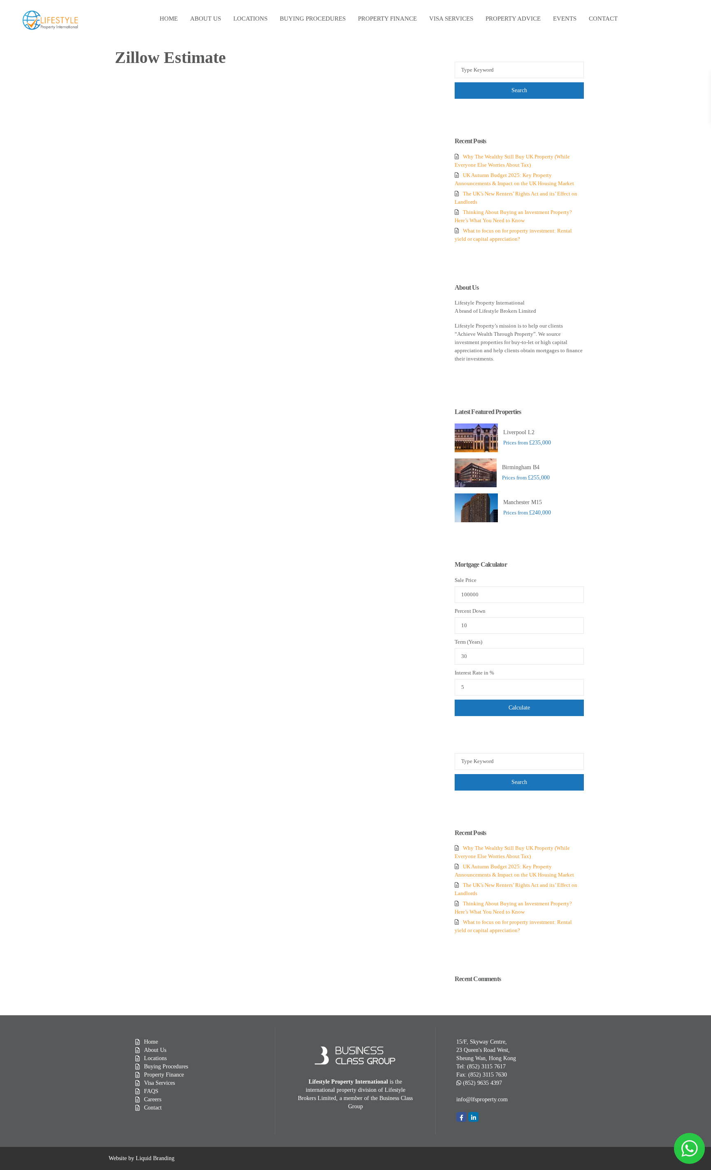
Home (151, 1042)
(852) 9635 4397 (482, 1083)
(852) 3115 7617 (486, 1066)
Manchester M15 (522, 502)
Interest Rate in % (474, 673)
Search (519, 90)
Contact (153, 1108)
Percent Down (470, 611)
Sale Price (465, 580)
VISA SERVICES (451, 18)
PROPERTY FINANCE (387, 18)
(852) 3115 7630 (487, 1075)
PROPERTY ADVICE (513, 18)
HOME (169, 18)
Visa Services (159, 1083)
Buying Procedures (166, 1066)
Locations (155, 1058)
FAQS (151, 1091)
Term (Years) (468, 642)
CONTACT (603, 18)
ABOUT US (205, 18)
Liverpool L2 (518, 432)
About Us (155, 1050)
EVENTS (564, 18)
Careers (152, 1099)
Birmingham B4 (520, 467)
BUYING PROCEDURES (313, 18)
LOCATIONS (250, 18)
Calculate (519, 708)
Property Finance (164, 1075)
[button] (482, 1099)
